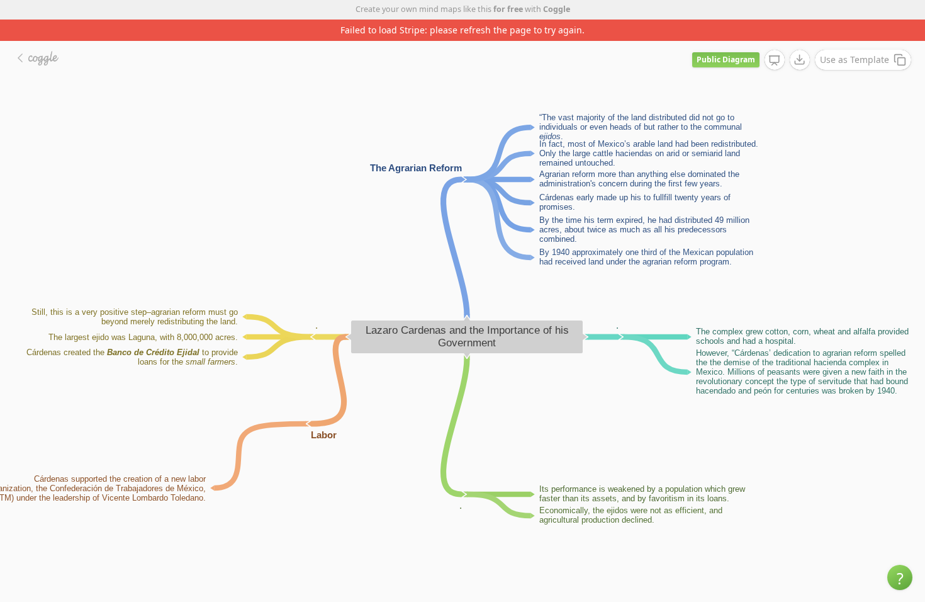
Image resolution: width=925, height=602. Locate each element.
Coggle (556, 9)
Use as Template (854, 59)
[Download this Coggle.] (800, 60)
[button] (899, 577)
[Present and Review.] (775, 60)
